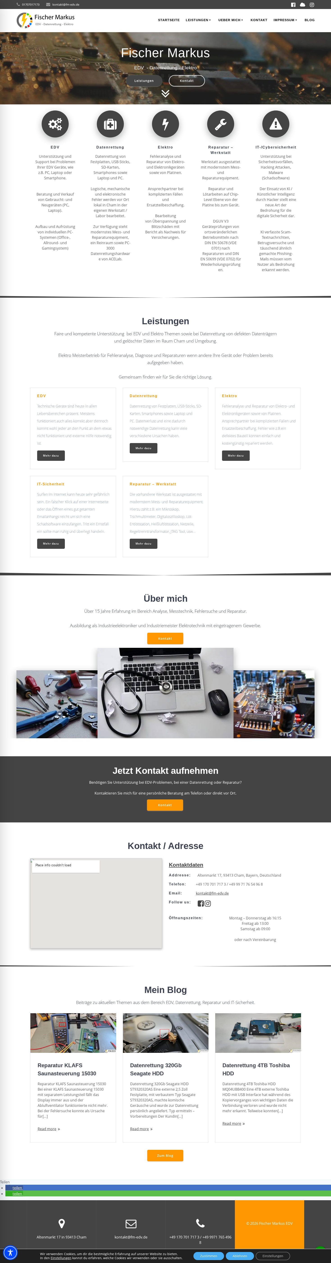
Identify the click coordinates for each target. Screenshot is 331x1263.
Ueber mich (229, 20)
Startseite (169, 20)
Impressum (284, 20)
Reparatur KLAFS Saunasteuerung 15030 (67, 1069)
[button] (14, 1187)
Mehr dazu (51, 455)
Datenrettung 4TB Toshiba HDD (256, 1069)
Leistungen (197, 20)
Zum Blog (165, 1155)
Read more (47, 1128)
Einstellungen (61, 1258)
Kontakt (259, 20)
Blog (310, 20)
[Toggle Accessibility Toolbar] (10, 1253)
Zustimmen (208, 1256)
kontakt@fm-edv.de (212, 893)
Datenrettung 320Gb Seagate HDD (156, 1069)
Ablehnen (240, 1256)
